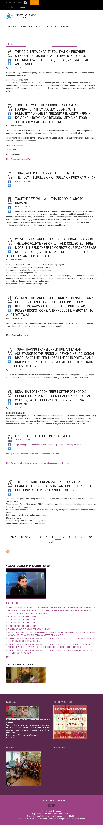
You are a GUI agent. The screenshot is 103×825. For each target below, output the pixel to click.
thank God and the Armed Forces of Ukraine (29, 629)
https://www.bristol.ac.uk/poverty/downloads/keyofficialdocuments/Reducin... (38, 463)
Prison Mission (25, 15)
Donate (34, 2)
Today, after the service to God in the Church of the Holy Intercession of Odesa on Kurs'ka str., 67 (55, 175)
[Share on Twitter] (9, 63)
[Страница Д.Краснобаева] (50, 806)
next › (90, 537)
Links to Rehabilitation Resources (42, 436)
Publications (51, 27)
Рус (21, 7)
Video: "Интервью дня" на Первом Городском (28, 566)
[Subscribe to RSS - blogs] (51, 552)
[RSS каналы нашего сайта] (53, 806)
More (9, 657)
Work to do (26, 27)
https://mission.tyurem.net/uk (18, 159)
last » (51, 542)
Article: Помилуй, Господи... (20, 664)
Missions (12, 27)
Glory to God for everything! (22, 616)
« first (13, 537)
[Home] (9, 16)
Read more (10, 738)
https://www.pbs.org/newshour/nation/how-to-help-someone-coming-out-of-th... (49, 444)
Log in (10, 7)
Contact (65, 27)
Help (37, 27)
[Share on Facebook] (9, 60)
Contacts (60, 800)
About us (43, 800)
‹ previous (25, 537)
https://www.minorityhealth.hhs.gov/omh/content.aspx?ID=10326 (33, 454)
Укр (24, 7)
